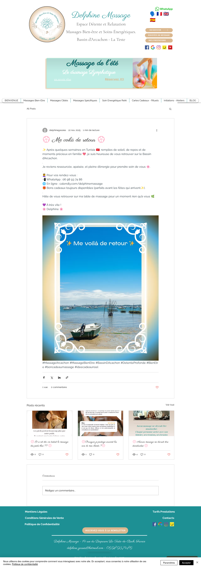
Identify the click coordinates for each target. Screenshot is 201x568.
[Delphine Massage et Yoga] (170, 47)
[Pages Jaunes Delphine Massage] (164, 47)
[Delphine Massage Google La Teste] (160, 524)
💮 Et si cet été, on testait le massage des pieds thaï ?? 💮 (49, 444)
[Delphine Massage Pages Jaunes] (172, 524)
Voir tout (170, 404)
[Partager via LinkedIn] (59, 377)
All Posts (31, 108)
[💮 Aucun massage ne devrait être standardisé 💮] (151, 423)
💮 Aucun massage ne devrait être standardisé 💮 (150, 444)
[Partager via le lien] (66, 377)
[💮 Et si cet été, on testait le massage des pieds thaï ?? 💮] (49, 423)
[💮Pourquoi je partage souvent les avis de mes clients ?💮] (100, 423)
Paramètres (169, 562)
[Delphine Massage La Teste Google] (153, 47)
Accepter (186, 562)
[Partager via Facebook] (43, 377)
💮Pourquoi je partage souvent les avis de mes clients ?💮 (99, 444)
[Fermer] (197, 562)
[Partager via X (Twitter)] (51, 377)
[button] (170, 109)
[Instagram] (159, 47)
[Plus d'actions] (157, 130)
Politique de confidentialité (25, 564)
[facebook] (147, 47)
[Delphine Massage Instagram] (166, 524)
